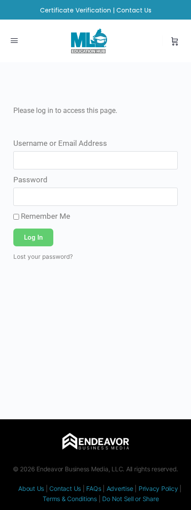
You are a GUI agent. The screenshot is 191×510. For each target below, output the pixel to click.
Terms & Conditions (70, 498)
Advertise (120, 488)
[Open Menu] (14, 40)
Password (30, 179)
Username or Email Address (60, 143)
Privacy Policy (158, 488)
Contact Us (133, 10)
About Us (31, 488)
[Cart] (175, 41)
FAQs (93, 488)
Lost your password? (43, 256)
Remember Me (44, 216)
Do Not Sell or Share (130, 498)
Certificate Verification (75, 10)
